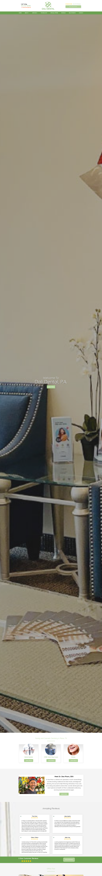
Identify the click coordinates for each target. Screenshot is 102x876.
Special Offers (54, 12)
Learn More (51, 387)
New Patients (72, 12)
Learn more (64, 794)
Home (20, 12)
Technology (44, 12)
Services (34, 12)
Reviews (63, 12)
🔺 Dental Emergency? (26, 7)
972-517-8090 (26, 6)
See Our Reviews (69, 859)
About (26, 12)
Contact (81, 12)
